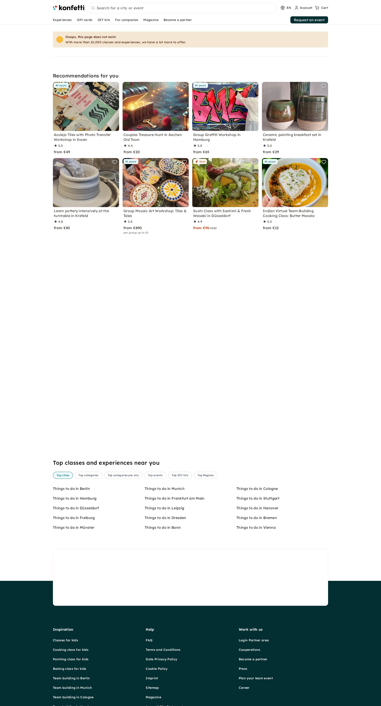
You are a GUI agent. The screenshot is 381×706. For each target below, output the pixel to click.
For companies (126, 20)
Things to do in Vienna (256, 527)
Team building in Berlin (71, 678)
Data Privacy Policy (161, 659)
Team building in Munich (72, 688)
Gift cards (85, 20)
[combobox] (182, 8)
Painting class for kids (70, 659)
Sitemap (152, 688)
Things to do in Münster (73, 527)
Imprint (152, 678)
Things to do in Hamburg (74, 498)
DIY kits (104, 20)
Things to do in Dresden (165, 517)
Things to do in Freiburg (74, 517)
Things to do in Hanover (257, 508)
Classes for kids (65, 640)
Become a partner (178, 20)
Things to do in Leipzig (164, 508)
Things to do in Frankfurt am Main (175, 498)
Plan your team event (256, 678)
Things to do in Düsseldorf (76, 508)
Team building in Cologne (73, 697)
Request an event (309, 20)
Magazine (151, 20)
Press (243, 669)
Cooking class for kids (70, 650)
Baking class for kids (69, 669)
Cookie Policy (156, 669)
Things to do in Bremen (256, 517)
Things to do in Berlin (71, 488)
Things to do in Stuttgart (257, 498)
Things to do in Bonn (163, 527)
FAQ (149, 640)
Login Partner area (254, 640)
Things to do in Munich (165, 488)
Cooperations (249, 650)
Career (244, 688)
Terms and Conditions (163, 650)
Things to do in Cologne (257, 488)
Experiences (62, 20)
